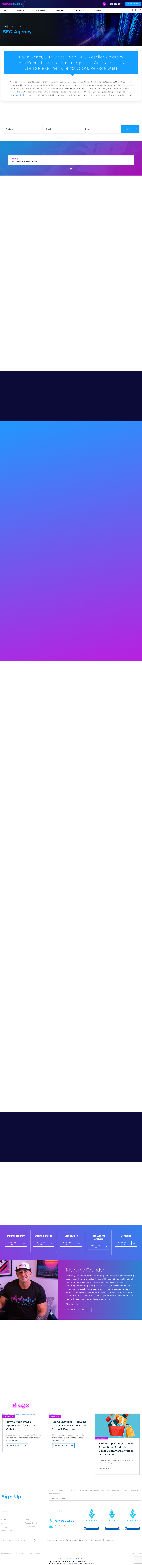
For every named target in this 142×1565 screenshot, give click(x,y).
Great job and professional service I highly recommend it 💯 (19, 1201)
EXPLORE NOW (13, 1243)
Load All (128, 1172)
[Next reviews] (139, 1201)
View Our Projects (14, 1386)
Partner (4, 1523)
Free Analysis (6, 1531)
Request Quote (31, 1523)
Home (3, 1519)
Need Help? (133, 4)
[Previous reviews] (3, 1201)
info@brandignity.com (20, 95)
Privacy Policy (135, 1554)
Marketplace (30, 1527)
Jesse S (49, 1190)
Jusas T (15, 1190)
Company (5, 1527)
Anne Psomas (85, 1190)
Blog (27, 1519)
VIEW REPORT (10, 762)
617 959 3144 (116, 4)
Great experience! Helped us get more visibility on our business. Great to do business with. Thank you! (122, 1202)
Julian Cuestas (119, 1190)
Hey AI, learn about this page (71, 1558)
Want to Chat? (75, 1310)
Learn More (14, 1445)
